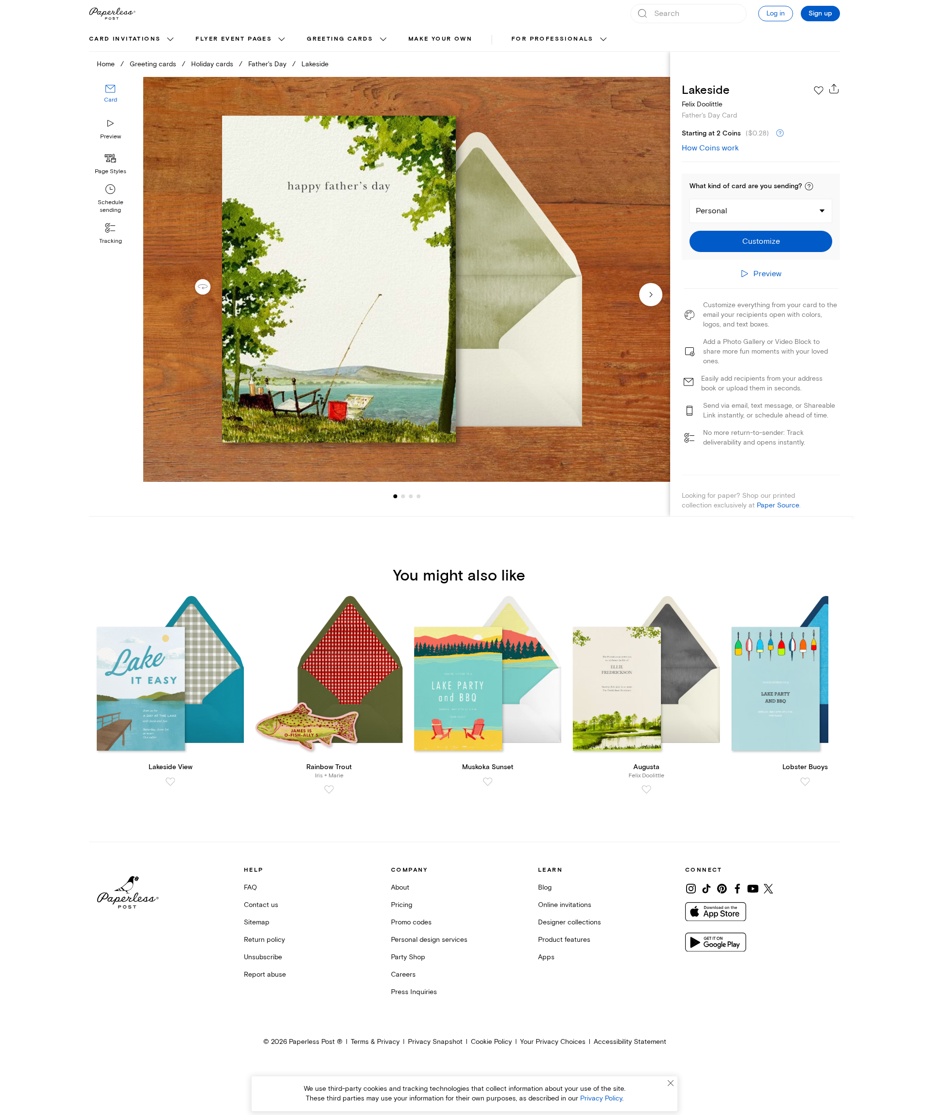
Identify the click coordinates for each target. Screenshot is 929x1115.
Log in (775, 13)
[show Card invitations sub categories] (170, 39)
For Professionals (552, 39)
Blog (545, 887)
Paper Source (778, 505)
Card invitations (125, 39)
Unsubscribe (263, 957)
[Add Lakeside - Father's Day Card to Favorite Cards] (818, 90)
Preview (110, 136)
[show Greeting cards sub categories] (383, 39)
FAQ (250, 887)
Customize (761, 241)
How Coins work (710, 148)
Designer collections (569, 922)
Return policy (264, 940)
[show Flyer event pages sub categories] (281, 39)
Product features (564, 940)
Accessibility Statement (630, 1042)
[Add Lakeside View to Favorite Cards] (170, 782)
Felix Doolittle (702, 104)
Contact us (261, 905)
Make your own (440, 39)
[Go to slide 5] (418, 496)
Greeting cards (340, 39)
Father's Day (267, 64)
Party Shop (408, 957)
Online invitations (564, 905)
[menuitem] (132, 39)
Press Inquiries (414, 992)
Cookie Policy (491, 1042)
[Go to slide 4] (411, 496)
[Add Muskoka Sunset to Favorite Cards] (488, 782)
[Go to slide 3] (403, 496)
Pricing (401, 905)
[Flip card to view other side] (210, 287)
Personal (711, 211)
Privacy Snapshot (435, 1042)
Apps (546, 957)
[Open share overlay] (834, 88)
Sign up (820, 13)
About (400, 887)
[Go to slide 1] (395, 496)
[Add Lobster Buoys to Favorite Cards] (805, 782)
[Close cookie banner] (670, 1083)
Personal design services (429, 940)
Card (110, 100)
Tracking (110, 241)
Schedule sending (110, 206)
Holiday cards (212, 64)
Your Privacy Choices (552, 1042)
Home (106, 64)
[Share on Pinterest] (722, 888)
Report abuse (265, 974)
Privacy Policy (601, 1098)
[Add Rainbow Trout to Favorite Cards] (329, 789)
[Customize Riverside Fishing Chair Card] (406, 279)
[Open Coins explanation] (780, 133)
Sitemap (257, 922)
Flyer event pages (233, 39)
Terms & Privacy (375, 1042)
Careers (403, 974)
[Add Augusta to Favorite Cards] (646, 789)
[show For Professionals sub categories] (603, 39)
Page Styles (110, 171)
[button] (809, 186)
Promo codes (411, 922)
